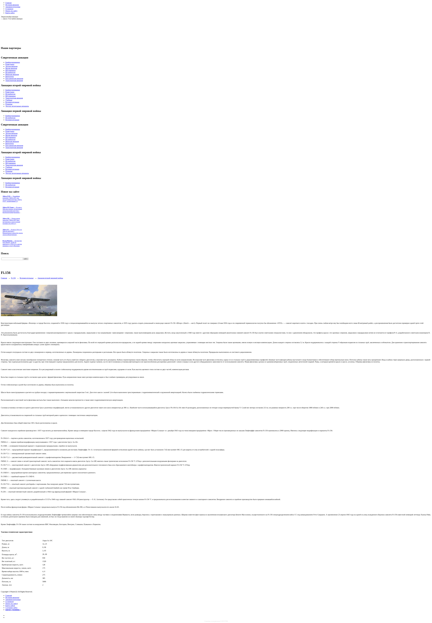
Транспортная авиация (14, 81)
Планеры (8, 104)
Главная (8, 3)
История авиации (12, 5)
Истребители (10, 72)
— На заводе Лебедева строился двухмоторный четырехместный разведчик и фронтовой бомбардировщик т (12, 210)
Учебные (8, 100)
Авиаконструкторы (12, 7)
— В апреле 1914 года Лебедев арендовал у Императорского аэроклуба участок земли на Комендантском (13, 232)
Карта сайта (10, 13)
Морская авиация (12, 74)
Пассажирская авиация (14, 78)
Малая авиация (11, 68)
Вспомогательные (12, 102)
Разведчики (9, 64)
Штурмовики (10, 70)
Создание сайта (11, 608)
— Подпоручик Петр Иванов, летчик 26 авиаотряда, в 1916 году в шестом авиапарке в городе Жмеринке (12, 243)
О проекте (9, 9)
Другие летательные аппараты (17, 106)
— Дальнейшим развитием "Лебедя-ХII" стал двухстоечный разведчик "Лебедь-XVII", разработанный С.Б (12, 198)
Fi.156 (13, 278)
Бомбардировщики (12, 62)
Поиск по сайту (11, 11)
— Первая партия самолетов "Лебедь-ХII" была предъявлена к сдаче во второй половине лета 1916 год (11, 221)
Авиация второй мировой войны (50, 278)
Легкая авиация (11, 66)
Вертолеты (9, 76)
